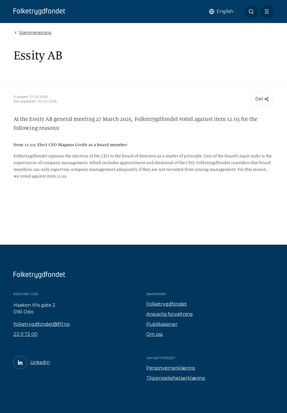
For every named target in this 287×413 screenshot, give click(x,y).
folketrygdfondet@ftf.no (41, 324)
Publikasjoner (161, 324)
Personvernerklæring (170, 368)
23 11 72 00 (25, 334)
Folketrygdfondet (166, 304)
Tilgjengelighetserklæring (175, 378)
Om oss (154, 334)
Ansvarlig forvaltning (169, 314)
